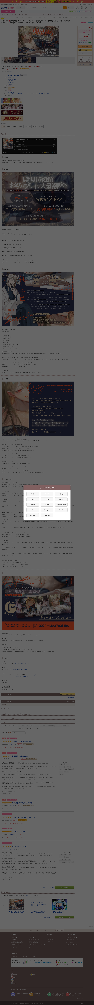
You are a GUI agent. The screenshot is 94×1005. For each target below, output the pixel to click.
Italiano (33, 510)
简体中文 (61, 494)
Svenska (61, 510)
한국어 (47, 499)
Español (61, 499)
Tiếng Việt (47, 515)
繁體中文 (32, 499)
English (47, 494)
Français (47, 504)
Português (47, 510)
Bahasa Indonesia (61, 504)
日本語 (32, 494)
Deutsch (33, 504)
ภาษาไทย (32, 515)
